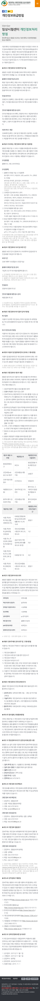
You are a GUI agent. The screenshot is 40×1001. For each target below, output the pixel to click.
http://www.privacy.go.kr (20, 900)
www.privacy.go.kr (10, 867)
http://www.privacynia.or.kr (14, 907)
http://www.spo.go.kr (30, 921)
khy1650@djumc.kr (14, 821)
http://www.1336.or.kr (29, 915)
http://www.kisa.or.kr (27, 910)
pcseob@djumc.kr (14, 809)
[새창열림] (3, 12)
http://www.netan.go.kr (13, 929)
